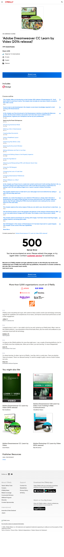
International (6, 507)
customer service (34, 255)
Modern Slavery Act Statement (39, 530)
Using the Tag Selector (9, 159)
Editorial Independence (24, 530)
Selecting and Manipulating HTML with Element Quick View (20, 163)
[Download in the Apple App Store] (39, 492)
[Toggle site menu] (2, 2)
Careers (4, 488)
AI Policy (22, 493)
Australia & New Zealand (9, 510)
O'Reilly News (5, 490)
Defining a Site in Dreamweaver (12, 129)
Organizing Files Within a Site (11, 142)
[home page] (9, 2)
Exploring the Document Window (12, 146)
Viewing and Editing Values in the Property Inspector (18, 155)
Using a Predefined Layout (10, 138)
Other (4, 459)
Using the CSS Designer (10, 168)
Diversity (4, 500)
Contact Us (23, 485)
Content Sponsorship (8, 502)
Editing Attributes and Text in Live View (14, 151)
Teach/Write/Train (7, 485)
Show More (6, 229)
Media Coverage (6, 493)
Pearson (7, 63)
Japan (3, 513)
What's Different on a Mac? (11, 180)
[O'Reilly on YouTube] (11, 474)
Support (23, 482)
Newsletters (23, 488)
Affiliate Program (6, 497)
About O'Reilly (6, 482)
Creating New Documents (10, 134)
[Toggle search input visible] (62, 2)
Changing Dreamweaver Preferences (13, 176)
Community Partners (7, 495)
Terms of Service (6, 530)
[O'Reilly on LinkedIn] (9, 474)
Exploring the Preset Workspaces (12, 121)
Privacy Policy (24, 490)
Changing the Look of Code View (12, 172)
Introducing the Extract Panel (11, 125)
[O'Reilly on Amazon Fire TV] (39, 510)
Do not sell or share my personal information (13, 524)
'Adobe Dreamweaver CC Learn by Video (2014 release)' (31, 233)
